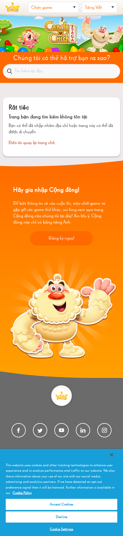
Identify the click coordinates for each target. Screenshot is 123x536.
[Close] (111, 455)
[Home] (12, 7)
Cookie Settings (61, 529)
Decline (61, 517)
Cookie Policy (22, 493)
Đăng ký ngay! (61, 238)
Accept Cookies (61, 504)
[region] (61, 492)
